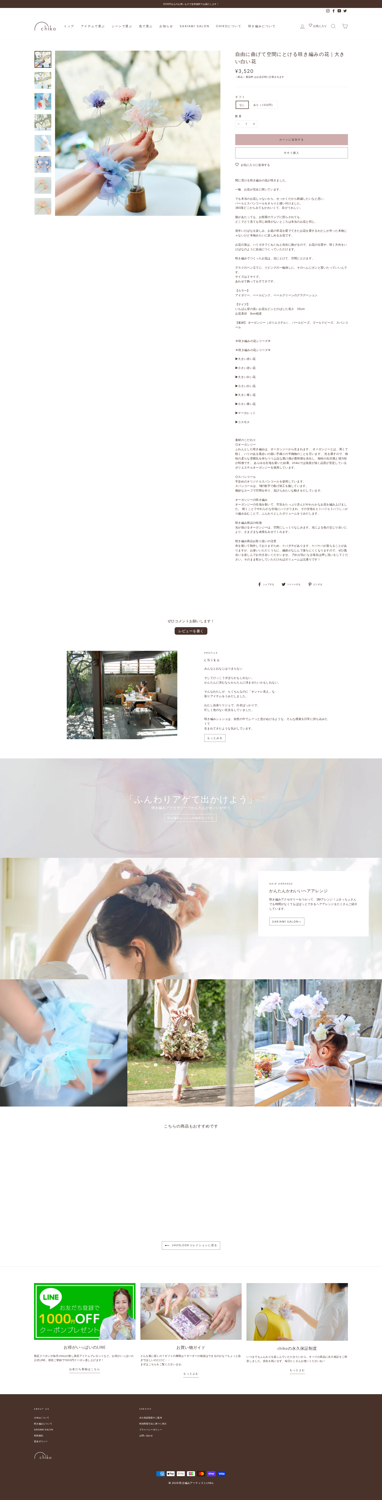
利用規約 (38, 1435)
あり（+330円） (263, 104)
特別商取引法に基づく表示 (153, 1423)
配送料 (250, 76)
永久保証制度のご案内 (150, 1417)
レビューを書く (191, 631)
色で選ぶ (146, 26)
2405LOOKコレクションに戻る (194, 1245)
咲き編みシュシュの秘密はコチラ (190, 818)
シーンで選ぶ (122, 26)
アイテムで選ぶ (93, 26)
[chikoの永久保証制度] (297, 1312)
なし (242, 104)
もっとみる (215, 738)
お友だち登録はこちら (84, 1369)
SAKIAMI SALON (194, 26)
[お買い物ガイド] (191, 1311)
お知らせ (166, 26)
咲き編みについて (262, 26)
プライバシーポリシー (150, 1429)
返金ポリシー (41, 1441)
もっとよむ (191, 1373)
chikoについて (228, 26)
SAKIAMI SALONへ (287, 921)
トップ (69, 26)
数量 (238, 116)
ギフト (240, 97)
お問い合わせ (146, 1435)
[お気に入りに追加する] (78, 1143)
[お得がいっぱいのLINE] (85, 1311)
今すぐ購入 (291, 152)
